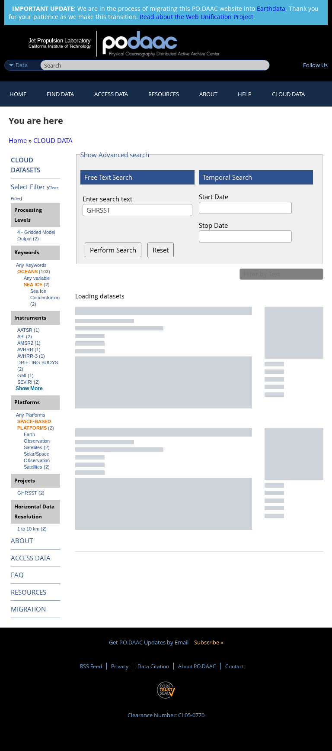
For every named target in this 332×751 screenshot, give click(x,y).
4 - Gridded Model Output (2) (36, 235)
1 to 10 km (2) (32, 528)
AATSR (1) (28, 330)
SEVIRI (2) (28, 382)
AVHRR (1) (29, 349)
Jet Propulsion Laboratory (60, 40)
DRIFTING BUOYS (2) (38, 366)
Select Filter (28, 186)
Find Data (60, 94)
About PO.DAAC (197, 666)
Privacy (119, 666)
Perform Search (113, 250)
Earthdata (271, 8)
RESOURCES (163, 94)
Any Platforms (30, 415)
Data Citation (153, 666)
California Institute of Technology (60, 46)
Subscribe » (208, 642)
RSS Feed (91, 666)
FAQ (17, 574)
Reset (161, 250)
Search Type (21, 56)
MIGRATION (28, 609)
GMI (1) (25, 375)
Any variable (37, 278)
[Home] (166, 44)
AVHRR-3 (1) (31, 356)
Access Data (111, 94)
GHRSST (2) (31, 492)
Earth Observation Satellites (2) (37, 441)
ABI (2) (24, 336)
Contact (234, 666)
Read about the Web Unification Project (196, 17)
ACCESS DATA (31, 558)
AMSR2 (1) (29, 343)
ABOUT (22, 540)
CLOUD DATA (288, 94)
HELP (245, 94)
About (208, 94)
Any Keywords (31, 265)
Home (18, 94)
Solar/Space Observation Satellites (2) (37, 460)
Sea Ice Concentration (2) (45, 297)
